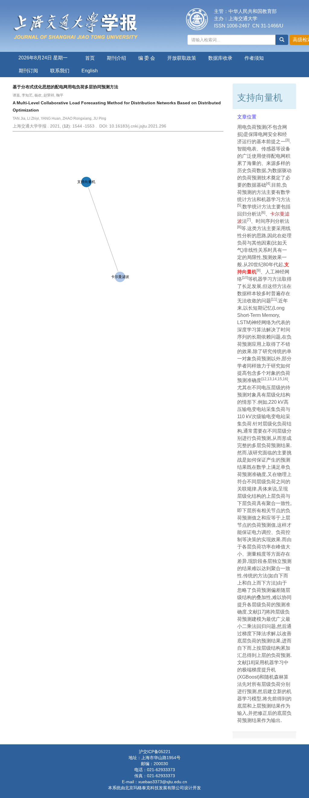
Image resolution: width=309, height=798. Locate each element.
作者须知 (254, 58)
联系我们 (59, 70)
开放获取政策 (181, 58)
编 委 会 (146, 58)
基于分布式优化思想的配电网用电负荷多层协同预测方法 (65, 86)
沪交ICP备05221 (154, 751)
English (89, 70)
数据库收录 (220, 58)
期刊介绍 (116, 58)
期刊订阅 (28, 70)
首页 (90, 58)
